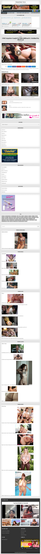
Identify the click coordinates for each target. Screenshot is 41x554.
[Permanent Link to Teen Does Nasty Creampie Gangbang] (30, 91)
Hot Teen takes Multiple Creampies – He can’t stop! (10, 97)
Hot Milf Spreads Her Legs (6, 352)
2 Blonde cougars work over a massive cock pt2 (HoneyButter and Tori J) (14, 327)
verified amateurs (21, 221)
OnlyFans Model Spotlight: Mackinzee (8, 248)
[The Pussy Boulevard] (14, 274)
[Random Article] (37, 11)
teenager (11, 221)
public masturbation (18, 219)
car (12, 217)
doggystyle (33, 217)
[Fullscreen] (37, 548)
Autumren (3, 129)
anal (17, 216)
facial (37, 217)
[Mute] (36, 548)
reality (27, 219)
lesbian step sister (25, 68)
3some (6, 68)
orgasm (17, 218)
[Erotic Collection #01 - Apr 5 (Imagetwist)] (24, 384)
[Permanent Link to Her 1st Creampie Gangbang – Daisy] (30, 78)
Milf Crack (3, 401)
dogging (30, 217)
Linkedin (34, 66)
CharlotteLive (4, 145)
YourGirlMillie (4, 167)
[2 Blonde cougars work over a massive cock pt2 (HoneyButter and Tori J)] (10, 336)
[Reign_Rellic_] (11, 268)
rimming (30, 68)
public (8, 219)
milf (14, 218)
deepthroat (26, 217)
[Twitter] (32, 11)
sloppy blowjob (4, 221)
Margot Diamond (4, 170)
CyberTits (3, 138)
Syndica (3, 174)
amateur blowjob (7, 216)
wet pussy (27, 69)
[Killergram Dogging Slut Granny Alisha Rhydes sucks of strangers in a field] (10, 314)
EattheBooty (4, 281)
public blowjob (12, 219)
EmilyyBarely (4, 135)
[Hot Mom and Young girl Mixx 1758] (18, 359)
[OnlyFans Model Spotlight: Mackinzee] (21, 248)
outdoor (20, 218)
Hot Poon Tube (4, 190)
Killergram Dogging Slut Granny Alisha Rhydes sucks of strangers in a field (14, 304)
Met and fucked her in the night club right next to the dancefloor (12, 338)
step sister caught (5, 69)
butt (10, 217)
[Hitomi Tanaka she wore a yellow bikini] (23, 495)
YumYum (3, 133)
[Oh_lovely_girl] (12, 288)
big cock (30, 216)
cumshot (21, 217)
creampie (16, 68)
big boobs (26, 216)
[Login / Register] (38, 11)
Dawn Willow (4, 177)
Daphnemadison (4, 179)
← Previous (11, 101)
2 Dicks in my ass (4, 302)
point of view (31, 218)
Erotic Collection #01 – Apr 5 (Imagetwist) (9, 384)
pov (34, 218)
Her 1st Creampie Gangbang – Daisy (27, 83)
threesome (23, 69)
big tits (33, 216)
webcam (26, 221)
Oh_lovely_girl (4, 288)
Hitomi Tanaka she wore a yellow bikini (8, 495)
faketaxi (3, 218)
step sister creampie (11, 69)
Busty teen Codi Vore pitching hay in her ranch (10, 470)
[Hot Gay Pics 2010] (12, 391)
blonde (36, 216)
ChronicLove (4, 261)
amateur (3, 216)
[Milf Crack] (11, 401)
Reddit (24, 66)
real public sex (31, 219)
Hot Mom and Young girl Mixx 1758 (8, 359)
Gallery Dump (4, 343)
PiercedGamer (4, 131)
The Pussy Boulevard (5, 274)
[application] (30, 544)
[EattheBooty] (10, 281)
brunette (6, 217)
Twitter (10, 66)
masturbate (11, 218)
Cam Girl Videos (4, 188)
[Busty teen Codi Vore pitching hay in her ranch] (26, 470)
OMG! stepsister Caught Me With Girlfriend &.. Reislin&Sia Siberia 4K (20, 39)
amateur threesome (11, 68)
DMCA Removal (4, 539)
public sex (23, 219)
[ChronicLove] (11, 261)
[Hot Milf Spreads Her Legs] (17, 352)
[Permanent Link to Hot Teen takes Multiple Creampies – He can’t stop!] (11, 91)
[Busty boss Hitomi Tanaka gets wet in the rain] (25, 444)
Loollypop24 (4, 183)
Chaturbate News (20, 2)
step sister (37, 68)
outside (24, 218)
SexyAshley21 (4, 142)
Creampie (20, 36)
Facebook (14, 66)
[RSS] (34, 11)
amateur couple (13, 216)
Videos (3, 293)
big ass (23, 216)
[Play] (22, 548)
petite (27, 218)
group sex (20, 68)
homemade (6, 218)
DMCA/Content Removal (20, 63)
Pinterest (19, 66)
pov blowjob (4, 219)
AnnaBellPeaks (4, 172)
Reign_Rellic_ (4, 268)
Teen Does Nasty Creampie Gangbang (27, 97)
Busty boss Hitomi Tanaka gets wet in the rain (9, 444)
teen (8, 221)
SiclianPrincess (4, 181)
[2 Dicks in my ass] (15, 302)
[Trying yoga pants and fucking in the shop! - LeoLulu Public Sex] (10, 325)
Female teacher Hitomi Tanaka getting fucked (9, 422)
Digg (30, 66)
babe (20, 216)
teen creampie (15, 221)
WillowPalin (4, 140)
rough (33, 68)
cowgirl (15, 217)
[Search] (35, 11)
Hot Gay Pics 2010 (5, 391)
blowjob (3, 217)
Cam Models (4, 253)
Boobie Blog (4, 406)
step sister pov (18, 69)
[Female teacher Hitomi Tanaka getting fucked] (25, 422)
